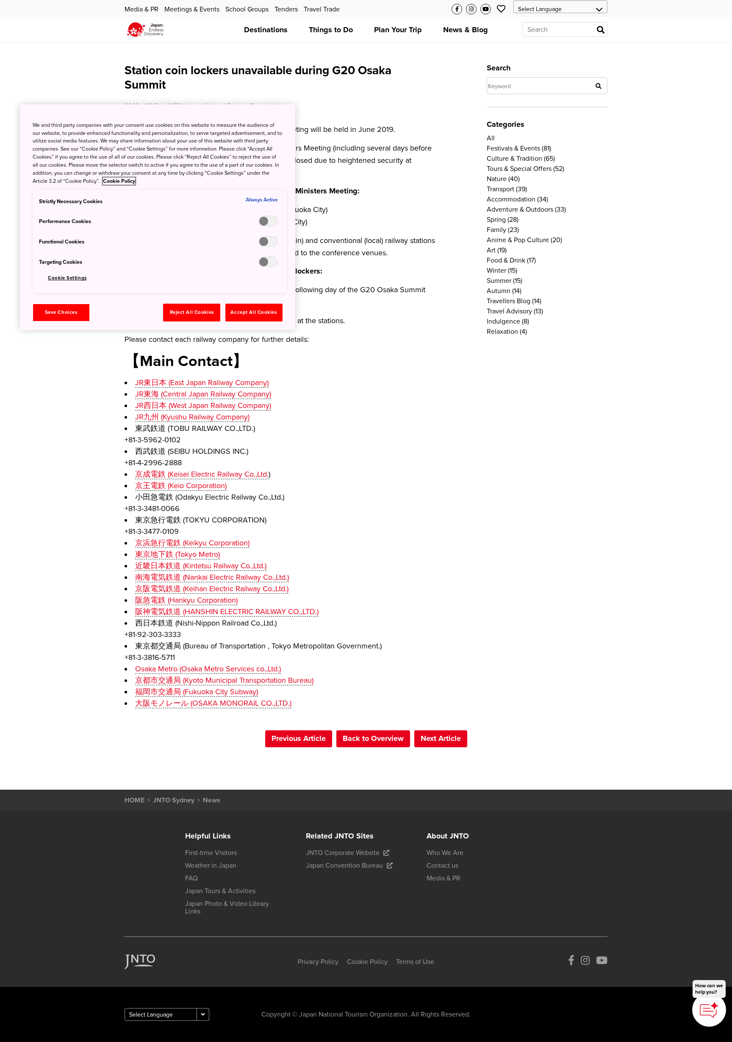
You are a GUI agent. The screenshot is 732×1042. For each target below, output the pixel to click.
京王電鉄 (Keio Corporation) (181, 485)
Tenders (286, 9)
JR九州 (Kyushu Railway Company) (192, 417)
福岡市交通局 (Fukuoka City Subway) (196, 691)
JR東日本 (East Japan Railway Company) (202, 382)
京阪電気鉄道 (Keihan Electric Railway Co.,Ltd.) (211, 588)
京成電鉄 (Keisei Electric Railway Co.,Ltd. (202, 474)
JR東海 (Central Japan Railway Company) (203, 394)
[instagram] (585, 962)
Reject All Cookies (192, 312)
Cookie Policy (119, 181)
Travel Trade (322, 9)
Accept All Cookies (253, 312)
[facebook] (571, 962)
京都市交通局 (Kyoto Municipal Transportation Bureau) (224, 680)
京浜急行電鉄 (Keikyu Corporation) (192, 543)
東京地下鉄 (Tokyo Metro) (177, 554)
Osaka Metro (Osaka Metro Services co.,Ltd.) (208, 668)
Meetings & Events (191, 9)
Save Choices (61, 312)
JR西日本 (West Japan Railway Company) (203, 405)
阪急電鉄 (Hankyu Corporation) (186, 600)
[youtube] (601, 962)
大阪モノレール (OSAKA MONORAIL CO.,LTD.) (213, 703)
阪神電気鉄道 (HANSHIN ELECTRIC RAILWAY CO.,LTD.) (227, 611)
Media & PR (141, 9)
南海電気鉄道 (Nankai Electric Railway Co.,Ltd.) (212, 577)
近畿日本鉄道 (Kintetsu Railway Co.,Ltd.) (200, 565)
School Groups (247, 9)
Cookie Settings (67, 278)
